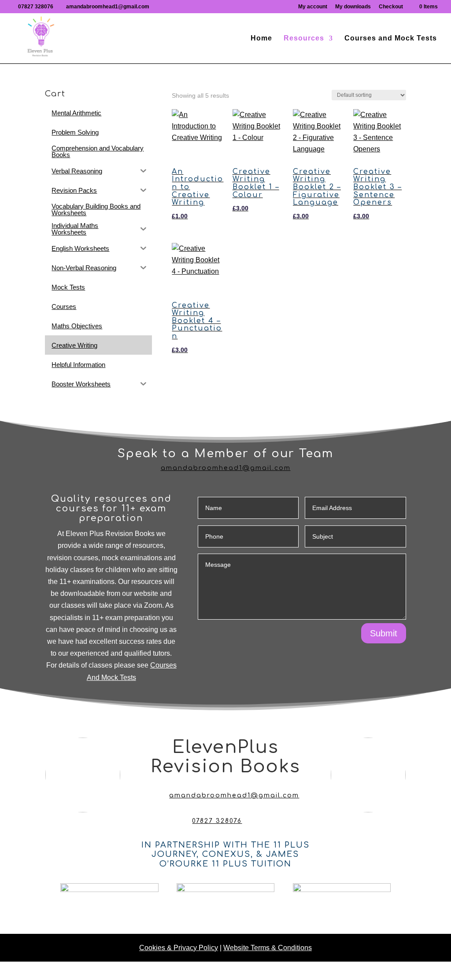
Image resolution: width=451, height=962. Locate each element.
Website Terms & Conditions (267, 947)
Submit (383, 633)
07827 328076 (35, 7)
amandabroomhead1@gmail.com (226, 468)
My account (312, 7)
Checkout (391, 7)
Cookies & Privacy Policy (178, 947)
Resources (304, 38)
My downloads (353, 7)
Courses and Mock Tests (390, 38)
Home (261, 38)
